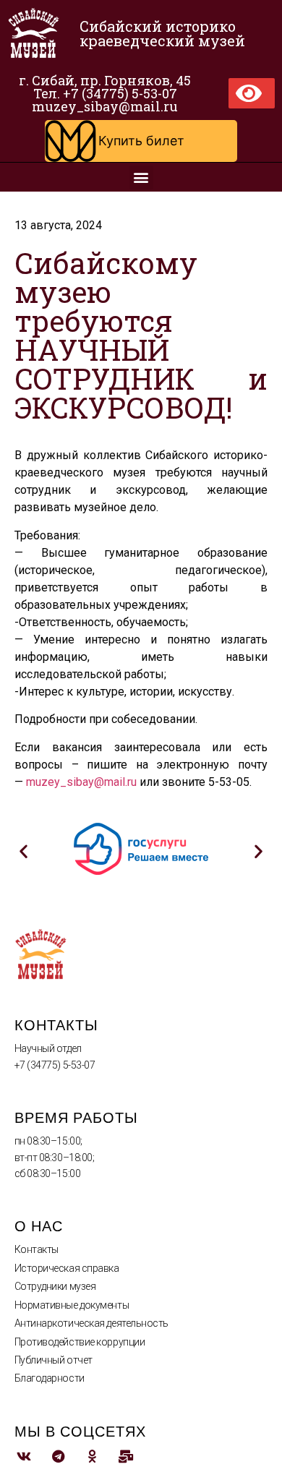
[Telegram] (58, 1456)
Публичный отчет (53, 1360)
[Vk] (24, 1456)
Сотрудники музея (55, 1286)
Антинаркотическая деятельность (91, 1323)
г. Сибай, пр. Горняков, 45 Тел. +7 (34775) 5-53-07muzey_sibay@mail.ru (105, 93)
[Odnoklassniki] (92, 1456)
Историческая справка (66, 1268)
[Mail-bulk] (126, 1456)
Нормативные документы (71, 1305)
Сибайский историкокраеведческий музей (162, 33)
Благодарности (49, 1378)
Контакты (36, 1249)
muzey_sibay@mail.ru (81, 782)
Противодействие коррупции (79, 1342)
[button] (141, 141)
